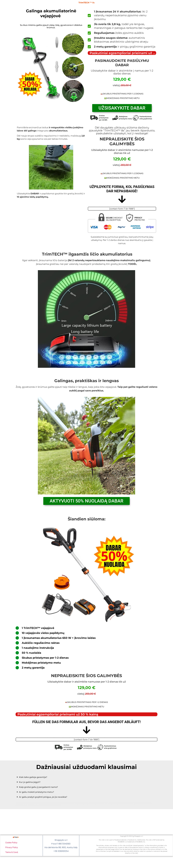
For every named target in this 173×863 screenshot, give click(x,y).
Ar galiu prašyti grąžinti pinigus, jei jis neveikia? (43, 797)
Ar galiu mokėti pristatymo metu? (36, 792)
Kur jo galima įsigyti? (29, 782)
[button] (86, 777)
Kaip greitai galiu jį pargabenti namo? (38, 787)
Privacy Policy (11, 847)
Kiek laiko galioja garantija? (33, 777)
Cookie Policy (11, 842)
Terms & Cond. (11, 852)
